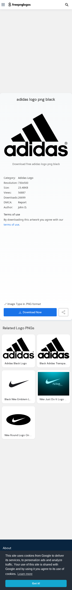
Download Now (32, 312)
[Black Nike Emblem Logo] (18, 383)
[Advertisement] (36, 53)
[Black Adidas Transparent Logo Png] (53, 347)
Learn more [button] (25, 573)
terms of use (11, 224)
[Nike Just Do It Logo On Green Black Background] (53, 383)
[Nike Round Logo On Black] (18, 419)
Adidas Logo (25, 178)
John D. (22, 207)
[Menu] (3, 4)
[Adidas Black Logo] (18, 347)
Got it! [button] (36, 583)
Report (22, 202)
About (7, 548)
